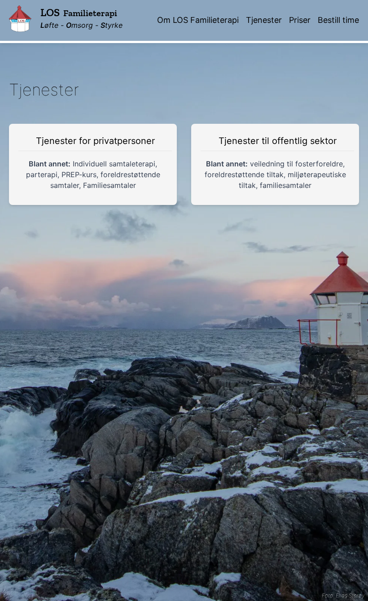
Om (198, 20)
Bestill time (338, 20)
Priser (300, 20)
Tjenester (264, 20)
